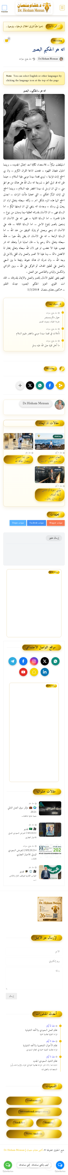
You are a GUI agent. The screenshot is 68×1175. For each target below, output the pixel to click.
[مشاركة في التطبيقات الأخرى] (20, 385)
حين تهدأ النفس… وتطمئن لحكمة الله (22, 459)
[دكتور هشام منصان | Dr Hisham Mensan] (34, 7)
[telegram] (12, 661)
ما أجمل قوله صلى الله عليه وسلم (46, 345)
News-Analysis (34, 1134)
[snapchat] (34, 672)
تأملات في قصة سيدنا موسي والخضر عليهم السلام (38, 334)
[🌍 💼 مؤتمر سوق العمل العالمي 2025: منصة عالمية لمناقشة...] (50, 808)
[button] (50, 385)
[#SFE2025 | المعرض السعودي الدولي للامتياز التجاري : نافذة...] (50, 851)
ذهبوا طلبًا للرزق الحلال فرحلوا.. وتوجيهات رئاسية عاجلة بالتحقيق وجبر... (24, 26)
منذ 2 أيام (51, 1026)
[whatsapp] (55, 661)
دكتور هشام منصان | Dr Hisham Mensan (24, 1150)
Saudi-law (20, 1123)
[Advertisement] (32, 738)
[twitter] (45, 661)
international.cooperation (34, 1112)
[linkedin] (45, 672)
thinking (57, 41)
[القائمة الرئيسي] (62, 7)
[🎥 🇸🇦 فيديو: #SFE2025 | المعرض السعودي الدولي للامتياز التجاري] (50, 830)
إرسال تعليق (54, 538)
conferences (34, 1100)
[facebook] (23, 661)
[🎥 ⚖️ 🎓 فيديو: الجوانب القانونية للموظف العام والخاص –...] (50, 872)
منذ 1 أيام (51, 1041)
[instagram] (34, 661)
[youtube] (23, 672)
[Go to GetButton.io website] (8, 1171)
